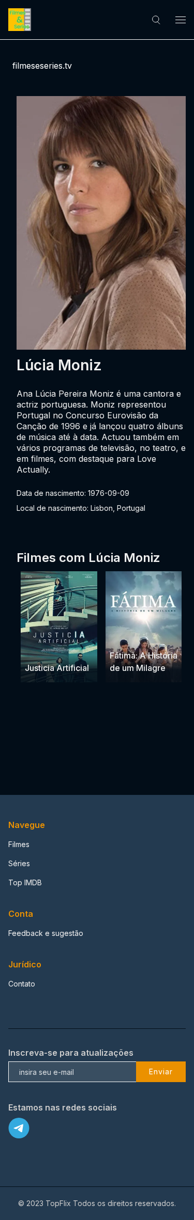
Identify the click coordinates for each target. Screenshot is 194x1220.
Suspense (42, 634)
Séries (19, 863)
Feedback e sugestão (45, 933)
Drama (122, 635)
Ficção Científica (52, 648)
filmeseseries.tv (42, 65)
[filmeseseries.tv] (21, 19)
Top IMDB (25, 882)
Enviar (161, 1071)
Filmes (18, 844)
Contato (21, 983)
